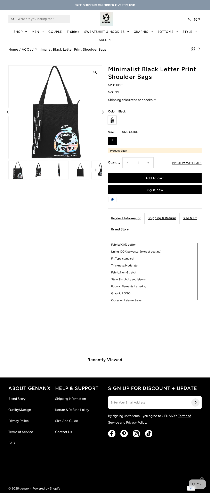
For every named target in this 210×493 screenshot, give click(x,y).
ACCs (26, 49)
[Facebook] (111, 433)
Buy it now (154, 190)
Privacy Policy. (136, 422)
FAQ (11, 443)
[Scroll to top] (202, 479)
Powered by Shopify (46, 488)
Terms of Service (20, 432)
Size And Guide (66, 421)
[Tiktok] (148, 433)
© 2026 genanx (19, 488)
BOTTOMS (165, 32)
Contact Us (63, 432)
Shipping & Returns (162, 218)
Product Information (126, 218)
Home (13, 49)
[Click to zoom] (95, 72)
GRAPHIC (141, 32)
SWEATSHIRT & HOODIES (104, 32)
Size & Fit (190, 218)
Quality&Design (19, 410)
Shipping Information (70, 399)
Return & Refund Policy (72, 410)
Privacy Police (18, 421)
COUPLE (55, 32)
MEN (35, 32)
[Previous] (7, 112)
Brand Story (120, 229)
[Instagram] (136, 433)
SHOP (18, 32)
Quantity (114, 162)
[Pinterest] (124, 433)
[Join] (195, 402)
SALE (103, 40)
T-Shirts (73, 32)
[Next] (102, 112)
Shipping (114, 100)
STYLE (187, 32)
